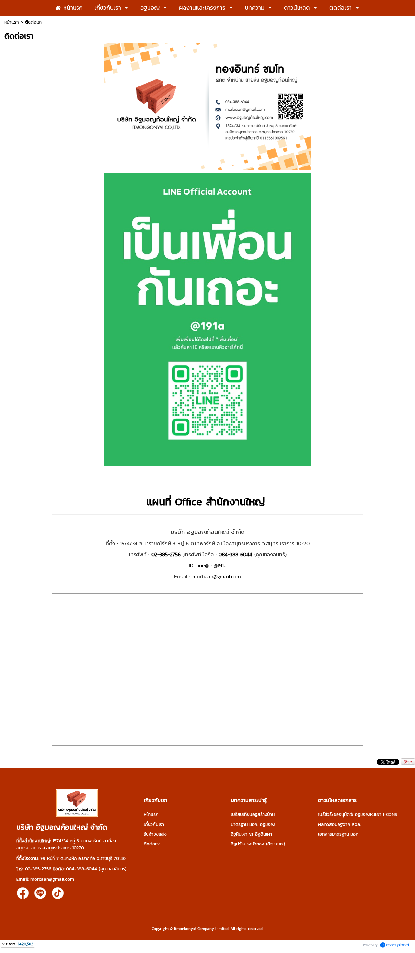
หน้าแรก (11, 22)
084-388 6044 (235, 554)
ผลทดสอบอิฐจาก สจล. (339, 824)
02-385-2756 (166, 554)
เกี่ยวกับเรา (154, 824)
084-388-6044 (81, 869)
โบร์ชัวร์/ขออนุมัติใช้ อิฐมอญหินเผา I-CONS (357, 814)
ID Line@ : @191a (208, 565)
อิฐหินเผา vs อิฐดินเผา (251, 834)
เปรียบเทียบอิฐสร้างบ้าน (253, 814)
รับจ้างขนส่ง (155, 834)
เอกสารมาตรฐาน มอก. (339, 834)
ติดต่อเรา (152, 844)
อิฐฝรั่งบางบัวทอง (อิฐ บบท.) (258, 844)
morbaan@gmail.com (216, 576)
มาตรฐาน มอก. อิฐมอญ (253, 824)
